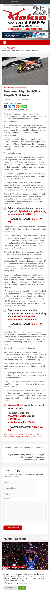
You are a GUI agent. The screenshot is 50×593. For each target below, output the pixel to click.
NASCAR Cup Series (18, 88)
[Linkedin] (13, 106)
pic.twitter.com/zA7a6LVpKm (22, 319)
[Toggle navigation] (5, 42)
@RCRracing (40, 211)
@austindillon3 (15, 405)
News (14, 567)
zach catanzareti (36, 437)
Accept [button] (22, 588)
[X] (5, 106)
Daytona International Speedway (29, 434)
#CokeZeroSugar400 (24, 316)
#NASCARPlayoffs (17, 416)
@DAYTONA (14, 419)
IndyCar (7, 567)
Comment (7, 499)
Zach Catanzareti (23, 99)
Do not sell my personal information (19, 583)
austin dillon (12, 434)
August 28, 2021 (9, 99)
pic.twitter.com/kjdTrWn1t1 (21, 422)
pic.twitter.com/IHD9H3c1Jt (21, 214)
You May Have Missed (14, 538)
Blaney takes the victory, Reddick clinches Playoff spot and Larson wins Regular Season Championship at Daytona (25, 457)
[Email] (25, 106)
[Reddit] (17, 106)
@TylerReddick (24, 211)
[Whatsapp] (21, 106)
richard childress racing (11, 437)
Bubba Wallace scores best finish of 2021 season (25, 448)
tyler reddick (25, 437)
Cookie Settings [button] (10, 588)
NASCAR (6, 88)
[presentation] (43, 538)
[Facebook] (9, 106)
